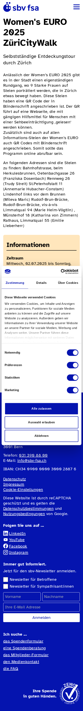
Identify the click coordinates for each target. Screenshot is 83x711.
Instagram (18, 552)
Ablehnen (41, 435)
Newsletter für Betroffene (33, 579)
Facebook (18, 546)
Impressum (13, 484)
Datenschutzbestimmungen (28, 508)
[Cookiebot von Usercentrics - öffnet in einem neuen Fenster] (60, 271)
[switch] (72, 365)
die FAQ (10, 668)
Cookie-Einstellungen (23, 489)
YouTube (17, 539)
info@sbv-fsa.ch (31, 460)
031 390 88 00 (33, 455)
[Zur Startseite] (21, 7)
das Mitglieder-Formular (26, 654)
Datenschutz (14, 479)
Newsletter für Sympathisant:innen (42, 586)
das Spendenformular (23, 641)
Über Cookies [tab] (68, 282)
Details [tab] (41, 282)
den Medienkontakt (21, 661)
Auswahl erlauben (41, 422)
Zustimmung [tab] (15, 282)
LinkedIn (17, 533)
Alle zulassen (41, 408)
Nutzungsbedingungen (24, 513)
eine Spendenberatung (24, 648)
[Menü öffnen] (76, 7)
